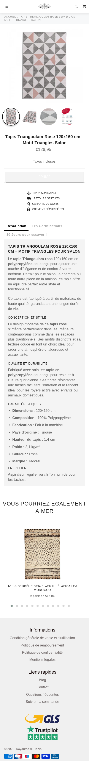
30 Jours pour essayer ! (26, 234)
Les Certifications (47, 226)
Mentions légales (42, 659)
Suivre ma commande (42, 702)
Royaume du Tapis (28, 749)
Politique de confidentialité (42, 652)
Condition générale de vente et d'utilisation (42, 638)
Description (16, 226)
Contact (42, 687)
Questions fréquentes (42, 694)
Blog (42, 680)
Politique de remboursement (42, 645)
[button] (11, 606)
